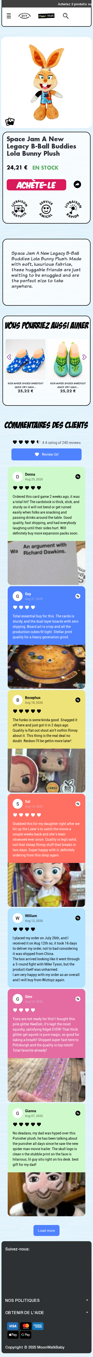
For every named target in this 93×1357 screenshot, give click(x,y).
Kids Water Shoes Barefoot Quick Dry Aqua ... (25, 385)
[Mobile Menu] (11, 16)
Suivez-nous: (17, 1248)
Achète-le (36, 184)
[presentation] (10, 357)
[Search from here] (64, 16)
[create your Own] (27, 19)
